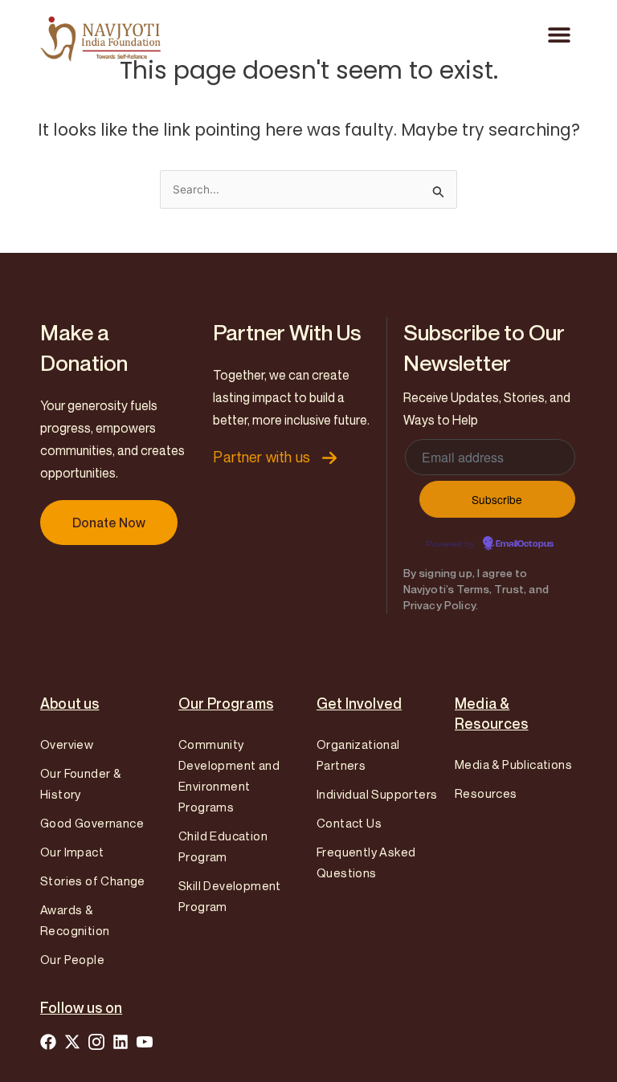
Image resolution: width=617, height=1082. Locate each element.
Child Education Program (223, 846)
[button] (559, 34)
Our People (72, 959)
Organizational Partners (358, 754)
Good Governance (92, 823)
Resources (486, 793)
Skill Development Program (229, 895)
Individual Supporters (377, 794)
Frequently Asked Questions (366, 862)
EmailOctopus (525, 544)
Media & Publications (513, 764)
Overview (66, 744)
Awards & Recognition (74, 920)
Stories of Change (92, 880)
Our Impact (72, 851)
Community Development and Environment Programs (229, 775)
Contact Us (349, 823)
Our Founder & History (80, 783)
